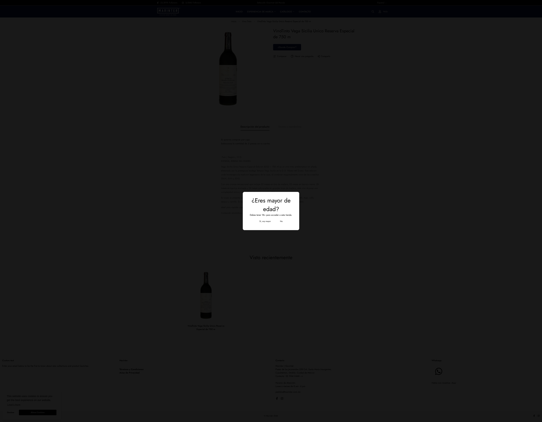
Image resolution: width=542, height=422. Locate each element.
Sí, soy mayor (265, 221)
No (281, 221)
